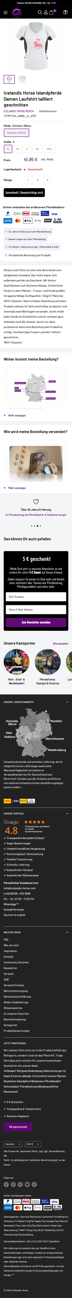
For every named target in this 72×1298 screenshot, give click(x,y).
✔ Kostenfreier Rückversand (21, 875)
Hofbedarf (10, 1070)
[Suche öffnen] (40, 12)
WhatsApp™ (11, 904)
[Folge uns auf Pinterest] (20, 1184)
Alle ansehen (60, 643)
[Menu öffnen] (5, 12)
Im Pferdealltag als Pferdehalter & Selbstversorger (36, 514)
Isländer (27, 1076)
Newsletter (10, 968)
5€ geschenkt (18, 1126)
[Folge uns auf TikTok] (34, 1184)
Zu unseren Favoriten (16, 1013)
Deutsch (10, 1144)
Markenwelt (11, 1091)
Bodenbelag (35, 1070)
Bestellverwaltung (15, 1019)
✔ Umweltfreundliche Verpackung (24, 848)
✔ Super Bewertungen (17, 843)
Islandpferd (23, 1081)
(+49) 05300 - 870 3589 (17, 893)
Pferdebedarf (53, 1081)
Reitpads (22, 1070)
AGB (6, 979)
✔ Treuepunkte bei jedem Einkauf (24, 838)
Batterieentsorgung (16, 990)
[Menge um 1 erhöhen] (47, 180)
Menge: (8, 180)
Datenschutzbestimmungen (18, 1270)
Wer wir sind (11, 945)
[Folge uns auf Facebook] (6, 1184)
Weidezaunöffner (48, 1086)
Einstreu (16, 1076)
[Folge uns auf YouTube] (27, 1184)
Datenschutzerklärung (17, 996)
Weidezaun (38, 1081)
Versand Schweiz (14, 985)
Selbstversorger (52, 1070)
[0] (51, 12)
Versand (8, 973)
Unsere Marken (57, 1076)
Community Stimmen (16, 962)
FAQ (6, 939)
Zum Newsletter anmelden (36, 622)
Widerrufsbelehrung (16, 1002)
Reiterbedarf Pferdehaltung (20, 1086)
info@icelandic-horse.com (19, 888)
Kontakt (8, 956)
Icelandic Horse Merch (19, 111)
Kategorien (10, 1025)
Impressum (10, 951)
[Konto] (46, 12)
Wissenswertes (13, 1008)
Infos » (18, 787)
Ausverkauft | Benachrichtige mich (24, 193)
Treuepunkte (14, 1109)
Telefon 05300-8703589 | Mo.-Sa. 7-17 (36, 2)
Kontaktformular (14, 909)
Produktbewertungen (17, 1030)
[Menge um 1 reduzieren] (28, 180)
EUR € (30, 1144)
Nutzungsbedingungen (47, 1270)
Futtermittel (39, 1076)
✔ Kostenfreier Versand (18, 870)
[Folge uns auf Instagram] (13, 1184)
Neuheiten (10, 1081)
